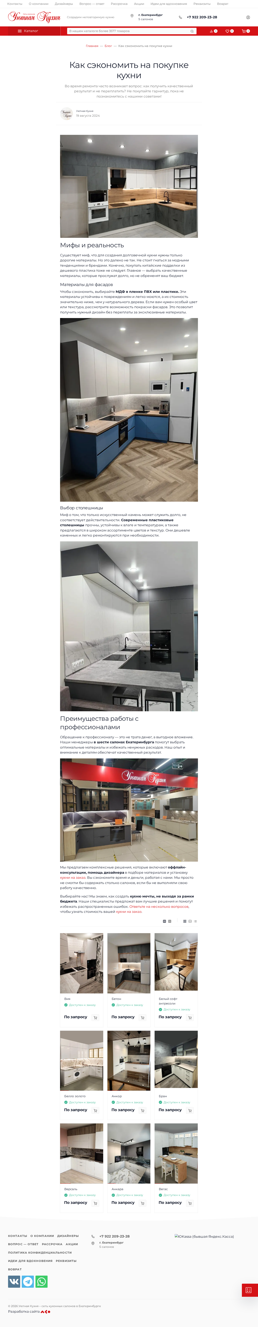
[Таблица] (195, 921)
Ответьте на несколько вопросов (158, 907)
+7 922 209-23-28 (202, 17)
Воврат (15, 1269)
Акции (72, 1244)
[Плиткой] (184, 921)
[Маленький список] (164, 921)
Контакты (17, 1236)
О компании (42, 1236)
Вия (67, 999)
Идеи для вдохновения (30, 1261)
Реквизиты (66, 1261)
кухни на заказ (72, 878)
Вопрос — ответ (23, 1244)
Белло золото (75, 1096)
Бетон (116, 999)
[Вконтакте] (14, 1282)
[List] (190, 921)
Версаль (70, 1189)
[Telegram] (28, 1282)
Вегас (163, 1189)
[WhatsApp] (41, 1282)
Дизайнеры (68, 1236)
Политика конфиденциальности (40, 1252)
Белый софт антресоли (168, 1001)
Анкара (117, 1189)
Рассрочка (52, 1244)
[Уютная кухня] (34, 17)
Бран (163, 1096)
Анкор (117, 1096)
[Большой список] (169, 921)
